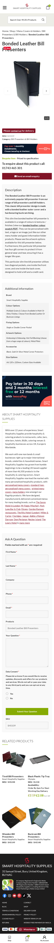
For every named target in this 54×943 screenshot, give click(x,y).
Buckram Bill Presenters (34, 835)
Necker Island (34, 519)
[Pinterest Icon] (19, 895)
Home (5, 31)
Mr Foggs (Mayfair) (30, 505)
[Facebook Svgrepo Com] (4, 895)
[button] (31, 15)
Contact (27, 903)
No (11, 698)
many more (24, 523)
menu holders (18, 492)
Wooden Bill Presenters (8, 835)
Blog (4, 907)
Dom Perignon (20, 519)
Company (10, 580)
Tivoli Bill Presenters (12, 776)
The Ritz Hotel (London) (28, 512)
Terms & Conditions (10, 911)
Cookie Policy (8, 919)
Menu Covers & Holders (28, 31)
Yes (11, 694)
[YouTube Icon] (14, 895)
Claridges (16, 516)
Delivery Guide (30, 911)
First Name (11, 552)
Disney (24, 509)
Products (10, 621)
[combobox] (27, 20)
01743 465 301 (12, 168)
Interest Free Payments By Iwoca (37, 923)
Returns (5, 923)
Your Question (13, 635)
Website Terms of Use (32, 919)
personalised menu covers (17, 485)
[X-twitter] (29, 895)
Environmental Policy (11, 915)
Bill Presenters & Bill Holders (24, 139)
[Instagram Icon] (9, 895)
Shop (12, 31)
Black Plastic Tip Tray (39, 776)
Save (8, 48)
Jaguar (25, 516)
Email (9, 607)
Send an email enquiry (28, 176)
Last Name (11, 566)
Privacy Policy (30, 915)
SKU (8, 719)
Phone (9, 594)
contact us (16, 130)
